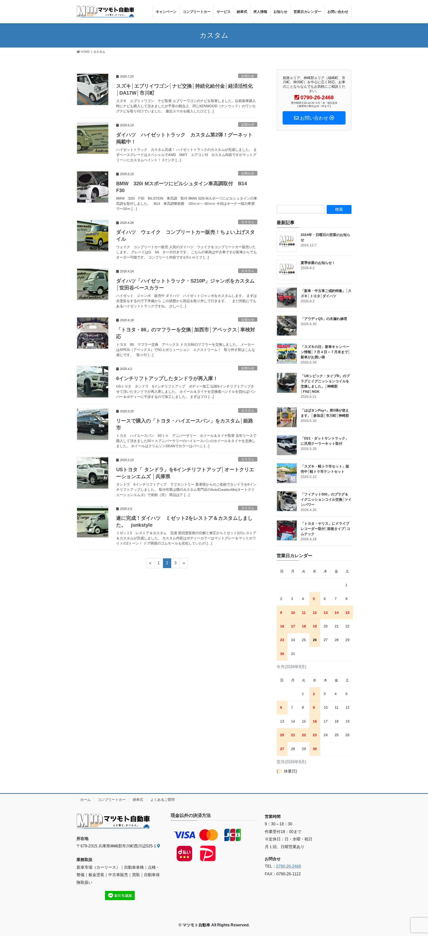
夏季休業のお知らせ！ (318, 263)
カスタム (247, 222)
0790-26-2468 (288, 866)
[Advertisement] (314, 168)
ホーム (85, 800)
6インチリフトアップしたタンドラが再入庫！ (167, 378)
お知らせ (247, 76)
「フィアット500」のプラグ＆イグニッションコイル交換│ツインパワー (326, 499)
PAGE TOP (413, 903)
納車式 (138, 800)
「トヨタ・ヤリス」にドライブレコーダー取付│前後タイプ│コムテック (325, 528)
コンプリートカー (112, 800)
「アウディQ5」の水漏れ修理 (324, 319)
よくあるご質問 (162, 800)
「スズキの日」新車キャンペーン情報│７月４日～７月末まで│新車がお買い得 (325, 352)
